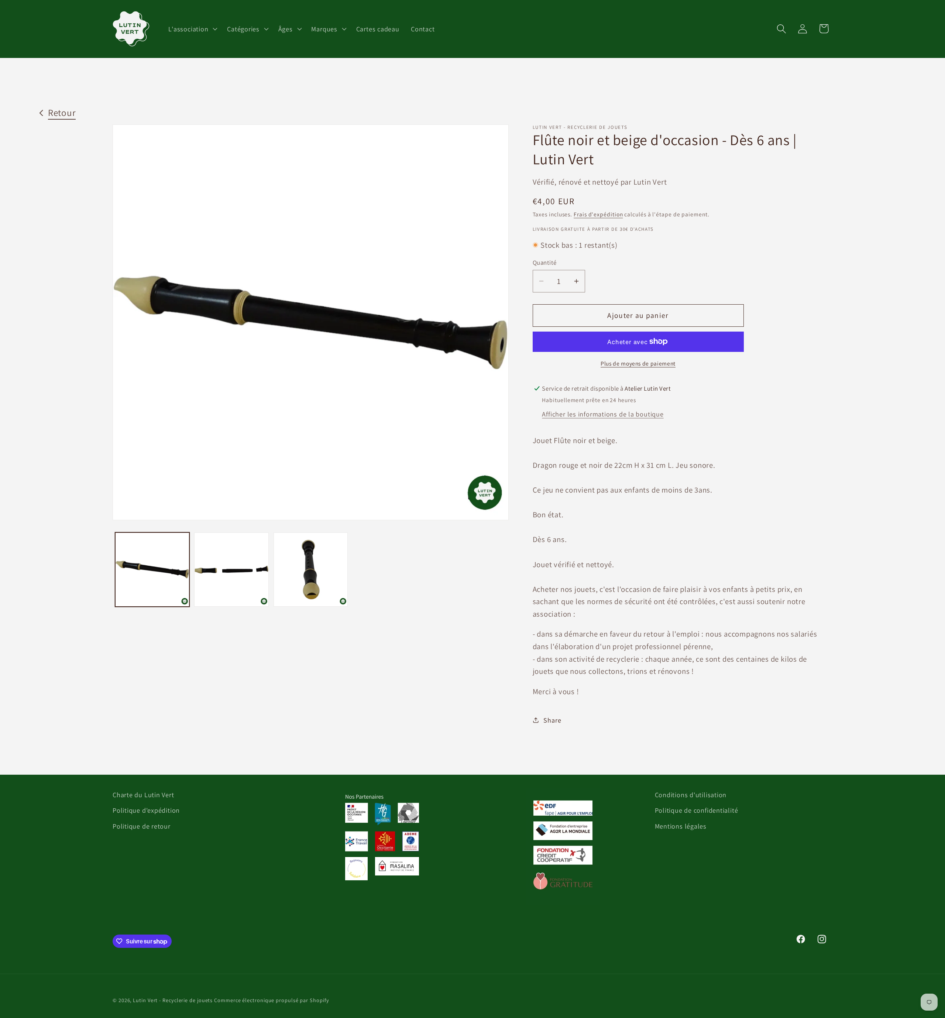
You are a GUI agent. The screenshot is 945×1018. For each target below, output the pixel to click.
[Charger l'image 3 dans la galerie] (311, 569)
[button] (192, 29)
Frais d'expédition (598, 214)
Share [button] (552, 719)
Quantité (545, 262)
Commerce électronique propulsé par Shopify (271, 1000)
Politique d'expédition (146, 810)
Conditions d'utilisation (691, 794)
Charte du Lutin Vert (143, 794)
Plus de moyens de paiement (638, 363)
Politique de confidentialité (696, 810)
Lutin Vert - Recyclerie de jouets (173, 1000)
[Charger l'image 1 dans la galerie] (152, 569)
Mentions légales (681, 826)
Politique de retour (142, 826)
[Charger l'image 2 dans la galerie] (231, 569)
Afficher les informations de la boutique (602, 413)
